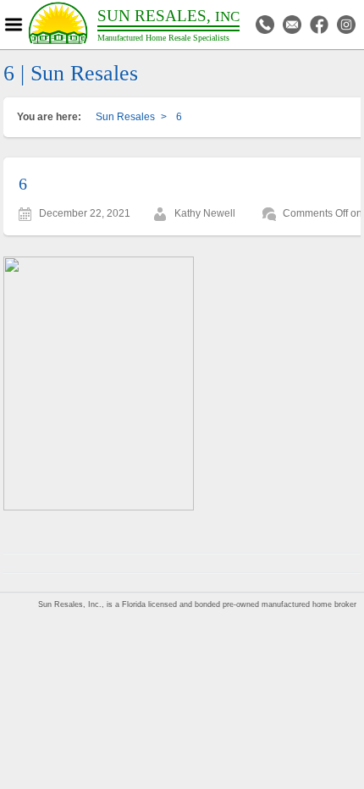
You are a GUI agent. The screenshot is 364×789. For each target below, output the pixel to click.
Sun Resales (125, 117)
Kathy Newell (204, 213)
